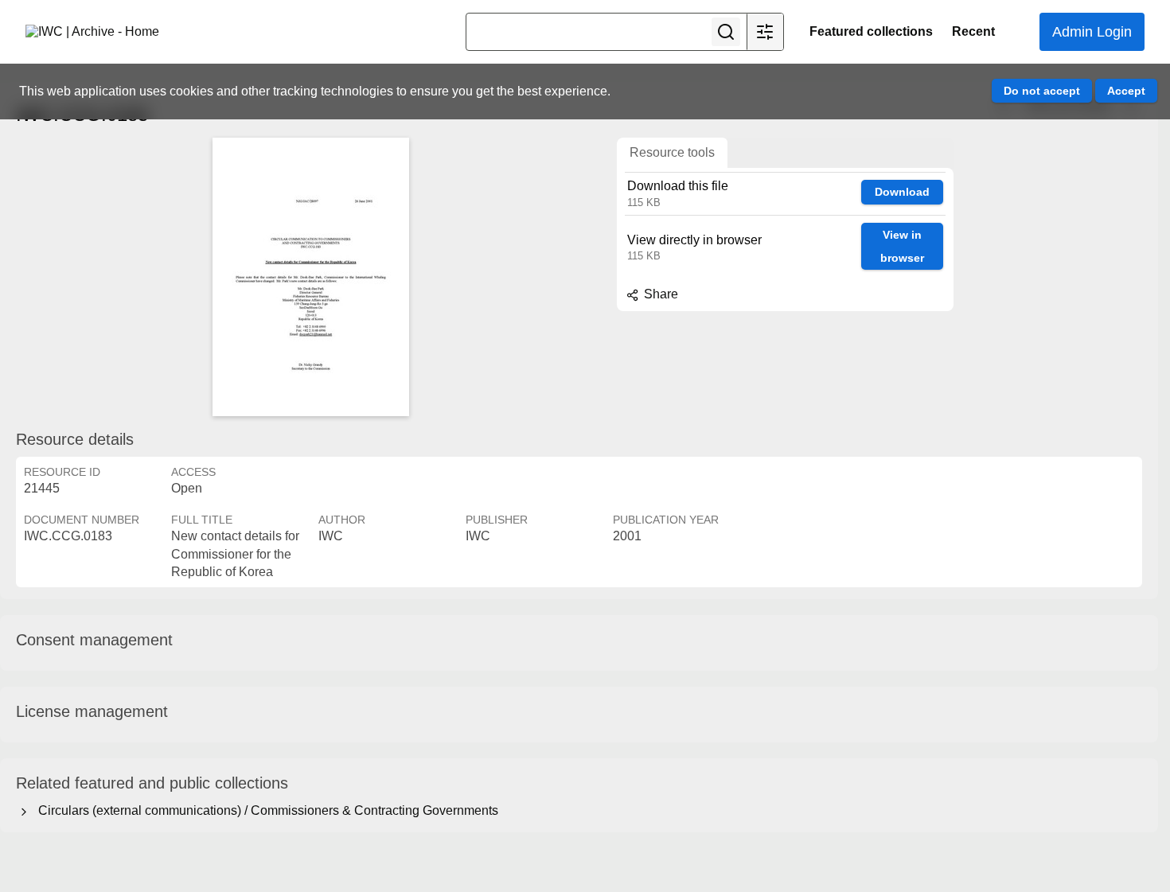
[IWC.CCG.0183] (310, 277)
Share (659, 294)
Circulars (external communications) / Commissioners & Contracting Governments (265, 810)
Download (902, 191)
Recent (973, 31)
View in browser (902, 246)
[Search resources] (726, 32)
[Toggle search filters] (765, 32)
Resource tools (672, 152)
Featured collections (871, 31)
